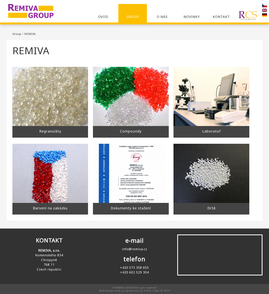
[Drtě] (211, 173)
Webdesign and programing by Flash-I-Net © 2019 (134, 290)
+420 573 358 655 (134, 267)
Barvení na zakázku (50, 208)
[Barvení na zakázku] (50, 173)
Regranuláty (50, 131)
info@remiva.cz (134, 249)
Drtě (211, 208)
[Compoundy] (131, 96)
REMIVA (30, 34)
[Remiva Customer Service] (247, 13)
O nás (162, 16)
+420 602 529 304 (134, 272)
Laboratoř (211, 131)
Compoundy (131, 131)
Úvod (103, 16)
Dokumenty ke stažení (131, 208)
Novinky (192, 16)
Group (132, 16)
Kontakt (221, 16)
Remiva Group (33, 12)
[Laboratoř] (211, 96)
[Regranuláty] (50, 96)
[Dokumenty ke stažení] (131, 173)
